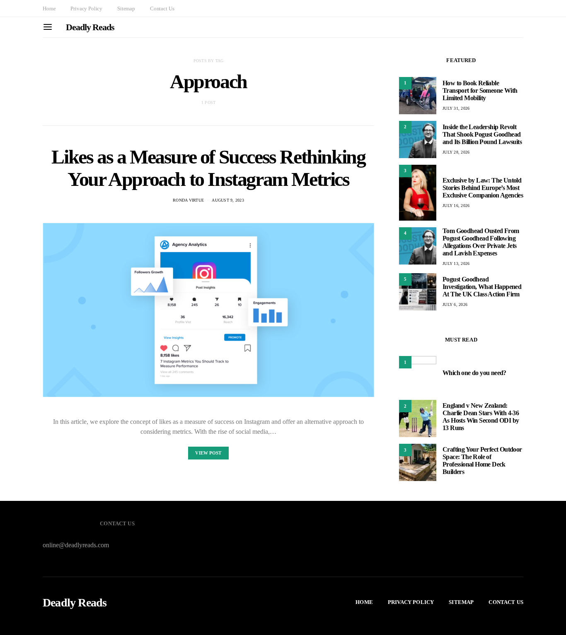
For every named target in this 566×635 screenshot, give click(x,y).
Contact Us (162, 8)
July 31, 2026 (456, 108)
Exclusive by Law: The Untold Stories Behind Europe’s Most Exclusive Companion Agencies (483, 188)
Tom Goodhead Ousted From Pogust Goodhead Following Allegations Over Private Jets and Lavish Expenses (481, 242)
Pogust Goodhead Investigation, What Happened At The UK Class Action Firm (482, 287)
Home (49, 8)
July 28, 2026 (456, 152)
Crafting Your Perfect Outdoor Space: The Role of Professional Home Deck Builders (482, 460)
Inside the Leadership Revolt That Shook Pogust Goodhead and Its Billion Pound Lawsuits (482, 134)
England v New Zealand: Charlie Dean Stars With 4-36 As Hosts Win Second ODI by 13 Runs (481, 416)
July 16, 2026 (456, 205)
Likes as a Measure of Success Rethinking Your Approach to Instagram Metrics (208, 168)
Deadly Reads (90, 27)
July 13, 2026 (456, 263)
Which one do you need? (474, 372)
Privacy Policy (86, 8)
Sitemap (126, 8)
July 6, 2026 (455, 304)
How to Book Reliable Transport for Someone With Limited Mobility (480, 90)
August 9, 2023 (228, 200)
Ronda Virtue (188, 200)
